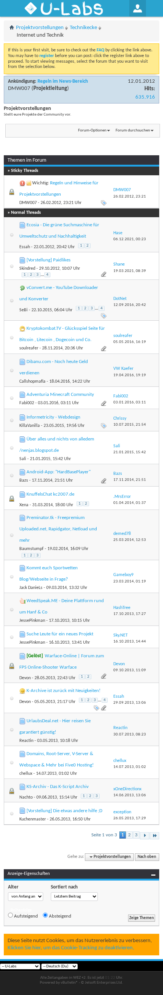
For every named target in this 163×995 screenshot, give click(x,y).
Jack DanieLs (30, 588)
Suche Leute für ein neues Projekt (60, 634)
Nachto (26, 797)
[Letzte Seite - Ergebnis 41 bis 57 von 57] (154, 835)
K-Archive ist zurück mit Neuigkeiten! (63, 690)
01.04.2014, (129, 503)
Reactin (26, 741)
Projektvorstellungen (40, 28)
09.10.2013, (129, 670)
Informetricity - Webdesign (53, 417)
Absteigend (59, 916)
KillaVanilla (29, 425)
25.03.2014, (129, 540)
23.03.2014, (129, 581)
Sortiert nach (64, 887)
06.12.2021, (129, 239)
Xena (23, 505)
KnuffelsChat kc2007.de (50, 494)
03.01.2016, (129, 402)
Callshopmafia (32, 381)
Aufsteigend (25, 916)
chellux (25, 773)
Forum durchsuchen (133, 130)
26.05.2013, (129, 818)
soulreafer (28, 348)
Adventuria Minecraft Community (60, 394)
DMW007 (19, 88)
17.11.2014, (129, 480)
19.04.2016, (129, 375)
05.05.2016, (129, 342)
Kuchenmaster (32, 819)
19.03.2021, (129, 271)
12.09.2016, (129, 305)
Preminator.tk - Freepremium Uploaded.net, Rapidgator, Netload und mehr (58, 529)
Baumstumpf (31, 549)
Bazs (23, 480)
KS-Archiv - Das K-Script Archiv (58, 786)
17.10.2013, (129, 614)
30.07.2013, (129, 734)
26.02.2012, (129, 197)
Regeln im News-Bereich (63, 81)
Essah (24, 247)
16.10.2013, (129, 642)
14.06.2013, (129, 795)
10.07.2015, (129, 425)
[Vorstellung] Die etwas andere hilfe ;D (64, 810)
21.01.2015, (129, 452)
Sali (22, 459)
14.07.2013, (129, 767)
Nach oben (147, 857)
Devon (25, 678)
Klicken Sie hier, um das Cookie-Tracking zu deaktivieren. (71, 948)
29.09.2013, (129, 703)
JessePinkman (32, 620)
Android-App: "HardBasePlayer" (59, 472)
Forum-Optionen (92, 130)
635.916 (145, 97)
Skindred (27, 268)
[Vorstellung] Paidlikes (49, 260)
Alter (13, 887)
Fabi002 (26, 403)
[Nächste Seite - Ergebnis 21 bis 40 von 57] (144, 835)
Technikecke (83, 28)
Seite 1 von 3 (104, 835)
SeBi (23, 310)
